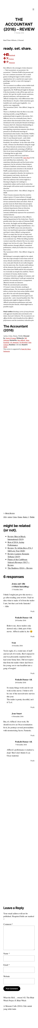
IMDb (5, 347)
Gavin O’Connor (11, 338)
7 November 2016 (21, 744)
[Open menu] (33, 9)
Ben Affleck (21, 340)
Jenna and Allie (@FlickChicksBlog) (20, 585)
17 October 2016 (17, 589)
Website (6, 976)
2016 (5, 517)
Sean (14, 642)
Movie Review (10, 513)
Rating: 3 (26, 517)
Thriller (32, 517)
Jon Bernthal (23, 342)
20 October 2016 (20, 620)
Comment (8, 924)
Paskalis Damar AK (23, 617)
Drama (20, 517)
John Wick (26, 158)
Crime (15, 517)
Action (9, 517)
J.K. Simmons (14, 342)
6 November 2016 (17, 716)
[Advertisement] (19, 431)
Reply (33, 611)
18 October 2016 (17, 645)
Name (6, 953)
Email (6, 964)
